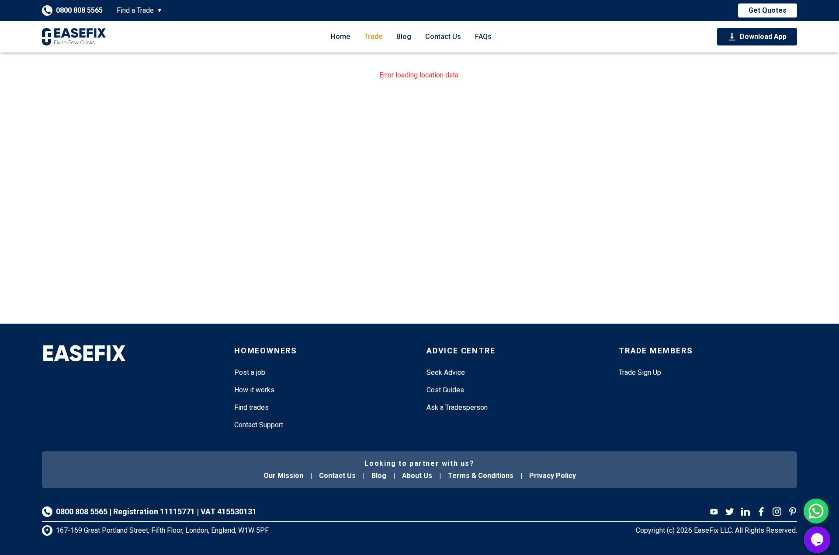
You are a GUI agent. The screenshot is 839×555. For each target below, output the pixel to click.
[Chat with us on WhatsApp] (816, 511)
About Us (417, 475)
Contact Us (443, 36)
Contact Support (258, 425)
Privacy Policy (552, 475)
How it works (254, 390)
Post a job (249, 372)
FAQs (483, 36)
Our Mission (283, 475)
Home (340, 36)
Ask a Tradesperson (457, 407)
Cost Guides (445, 390)
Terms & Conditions (480, 475)
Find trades (251, 407)
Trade (373, 36)
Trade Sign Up (640, 372)
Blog (403, 36)
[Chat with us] (817, 540)
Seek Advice (445, 372)
